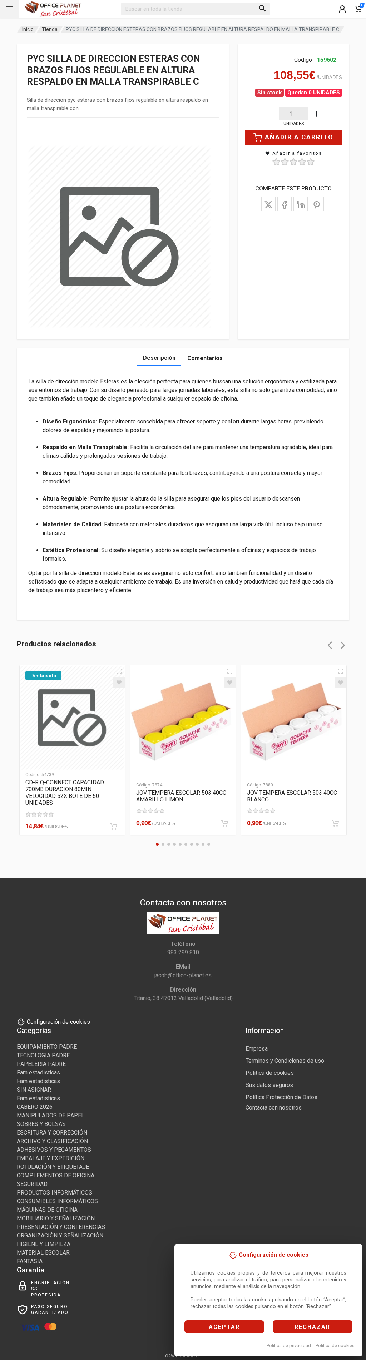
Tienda (50, 29)
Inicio (28, 29)
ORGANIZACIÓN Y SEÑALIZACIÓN (60, 1235)
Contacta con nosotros (274, 1107)
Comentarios (205, 358)
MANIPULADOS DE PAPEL (50, 1115)
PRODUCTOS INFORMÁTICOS (54, 1192)
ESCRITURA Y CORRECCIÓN (52, 1132)
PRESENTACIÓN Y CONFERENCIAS (61, 1226)
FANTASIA (30, 1261)
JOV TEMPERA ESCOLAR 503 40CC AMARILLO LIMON (181, 796)
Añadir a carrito (299, 137)
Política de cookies (335, 1345)
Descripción (159, 357)
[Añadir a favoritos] (119, 682)
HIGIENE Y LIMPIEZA (43, 1244)
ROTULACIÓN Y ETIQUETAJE (53, 1166)
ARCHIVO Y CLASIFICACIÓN (52, 1141)
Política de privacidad (289, 1345)
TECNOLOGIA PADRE (43, 1055)
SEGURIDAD (32, 1184)
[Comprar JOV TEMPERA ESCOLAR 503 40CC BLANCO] (335, 823)
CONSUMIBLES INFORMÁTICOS (57, 1201)
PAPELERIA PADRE (41, 1064)
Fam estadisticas (38, 1072)
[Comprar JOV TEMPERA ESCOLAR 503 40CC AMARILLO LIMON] (224, 823)
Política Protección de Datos (281, 1097)
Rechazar (312, 1327)
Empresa (257, 1048)
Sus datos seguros (269, 1085)
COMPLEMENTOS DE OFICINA (55, 1175)
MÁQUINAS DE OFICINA (47, 1209)
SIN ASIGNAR (34, 1089)
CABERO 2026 (35, 1106)
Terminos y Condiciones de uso (285, 1060)
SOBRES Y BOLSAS (41, 1124)
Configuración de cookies (58, 1021)
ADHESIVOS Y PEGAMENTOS (54, 1149)
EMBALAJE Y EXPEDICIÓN (50, 1158)
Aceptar (224, 1327)
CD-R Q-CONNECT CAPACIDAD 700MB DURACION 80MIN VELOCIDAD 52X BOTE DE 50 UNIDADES (64, 792)
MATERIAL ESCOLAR (43, 1252)
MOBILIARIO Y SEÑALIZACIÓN (56, 1218)
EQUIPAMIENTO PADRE (47, 1046)
